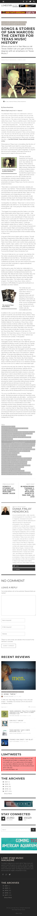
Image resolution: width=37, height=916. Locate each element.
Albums (4, 691)
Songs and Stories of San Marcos (12, 458)
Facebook (17, 569)
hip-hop (14, 437)
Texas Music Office (21, 463)
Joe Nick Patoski (15, 444)
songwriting (27, 458)
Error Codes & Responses (25, 769)
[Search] (3, 1)
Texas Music (23, 461)
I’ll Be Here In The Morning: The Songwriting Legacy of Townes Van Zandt (18, 441)
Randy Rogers (27, 449)
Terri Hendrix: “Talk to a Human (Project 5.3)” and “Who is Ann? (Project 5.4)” (22, 712)
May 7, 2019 (23, 722)
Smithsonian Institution (9, 454)
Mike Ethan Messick (15, 733)
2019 (6, 786)
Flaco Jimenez (6, 435)
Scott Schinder (14, 722)
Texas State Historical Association (13, 467)
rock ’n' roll (26, 451)
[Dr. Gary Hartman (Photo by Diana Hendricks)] (9, 162)
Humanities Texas (7, 439)
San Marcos (15, 453)
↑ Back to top (18, 913)
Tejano (29, 460)
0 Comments (33, 707)
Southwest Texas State (9, 460)
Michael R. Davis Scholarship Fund (21, 447)
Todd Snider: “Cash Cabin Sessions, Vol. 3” (19, 730)
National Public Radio (9, 449)
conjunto (25, 431)
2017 (6, 791)
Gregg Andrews (6, 437)
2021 (6, 782)
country (32, 431)
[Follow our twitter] (3, 819)
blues (13, 426)
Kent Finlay (5, 445)
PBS (21, 449)
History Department (24, 437)
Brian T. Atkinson (7, 430)
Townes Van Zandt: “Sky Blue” (21, 739)
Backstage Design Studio (18, 909)
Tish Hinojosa (22, 474)
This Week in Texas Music (9, 474)
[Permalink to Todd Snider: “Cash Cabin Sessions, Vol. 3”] (4, 733)
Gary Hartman (15, 435)
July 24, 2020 (17, 696)
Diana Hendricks (7, 433)
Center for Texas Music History (12, 431)
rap (33, 449)
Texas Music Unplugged (22, 465)
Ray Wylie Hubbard (15, 451)
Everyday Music (27, 433)
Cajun (15, 430)
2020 (6, 784)
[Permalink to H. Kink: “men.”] (18, 678)
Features (14, 22)
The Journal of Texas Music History (13, 470)
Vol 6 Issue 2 (20, 24)
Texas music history (8, 463)
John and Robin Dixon (28, 444)
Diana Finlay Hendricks (8, 60)
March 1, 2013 (22, 60)
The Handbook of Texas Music (11, 469)
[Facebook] (23, 1)
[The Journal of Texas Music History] (9, 295)
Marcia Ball (5, 447)
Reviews (20, 691)
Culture (5, 22)
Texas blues (15, 461)
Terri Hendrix (6, 461)
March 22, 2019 (26, 733)
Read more (3, 707)
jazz (3, 444)
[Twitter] (30, 1)
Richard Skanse (8, 696)
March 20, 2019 (24, 741)
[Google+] (26, 1)
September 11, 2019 (25, 715)
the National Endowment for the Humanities (16, 472)
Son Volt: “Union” (16, 720)
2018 (6, 789)
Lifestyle (22, 22)
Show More (8, 793)
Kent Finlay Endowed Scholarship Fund (22, 445)
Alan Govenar (6, 426)
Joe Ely (7, 444)
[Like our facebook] (20, 819)
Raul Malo (5, 451)
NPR (17, 449)
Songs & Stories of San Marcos (11, 456)
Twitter (17, 566)
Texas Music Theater (8, 465)
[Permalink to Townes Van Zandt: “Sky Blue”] (4, 742)
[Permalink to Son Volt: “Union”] (4, 723)
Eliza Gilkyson (17, 433)
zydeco (29, 474)
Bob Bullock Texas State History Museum (15, 428)
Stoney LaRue (21, 460)
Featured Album (12, 691)
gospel (23, 435)
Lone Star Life (8, 24)
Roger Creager (6, 453)
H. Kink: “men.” (8, 694)
